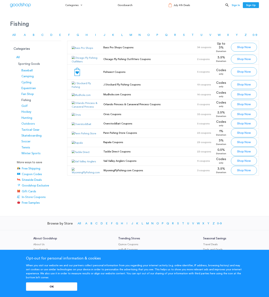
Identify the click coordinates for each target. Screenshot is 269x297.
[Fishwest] (77, 76)
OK (52, 286)
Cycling (26, 82)
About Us (39, 244)
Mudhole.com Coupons (117, 94)
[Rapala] (77, 142)
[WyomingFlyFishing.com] (86, 172)
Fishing (26, 100)
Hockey (26, 111)
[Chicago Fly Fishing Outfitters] (86, 61)
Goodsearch (125, 5)
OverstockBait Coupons (117, 123)
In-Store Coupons (34, 197)
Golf (24, 106)
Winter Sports (30, 153)
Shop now (244, 47)
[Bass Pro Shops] (82, 48)
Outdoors (28, 123)
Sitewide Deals (32, 180)
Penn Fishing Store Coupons (120, 133)
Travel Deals (210, 244)
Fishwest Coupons (114, 72)
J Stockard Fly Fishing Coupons (122, 84)
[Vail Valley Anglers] (84, 161)
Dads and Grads (213, 249)
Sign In (236, 5)
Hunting (26, 117)
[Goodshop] (20, 5)
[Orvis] (76, 114)
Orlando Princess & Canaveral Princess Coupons (132, 104)
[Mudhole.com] (81, 95)
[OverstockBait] (81, 124)
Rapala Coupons (113, 142)
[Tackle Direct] (80, 152)
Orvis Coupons (112, 114)
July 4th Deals (181, 5)
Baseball (27, 70)
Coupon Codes (32, 174)
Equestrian (28, 88)
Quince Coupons (128, 244)
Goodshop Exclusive (35, 185)
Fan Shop (27, 94)
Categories (72, 5)
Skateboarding (31, 135)
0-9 (255, 34)
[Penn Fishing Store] (84, 133)
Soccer (26, 141)
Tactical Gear (30, 129)
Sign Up (251, 5)
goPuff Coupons (128, 249)
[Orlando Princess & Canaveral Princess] (86, 106)
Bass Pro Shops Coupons (118, 47)
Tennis (25, 147)
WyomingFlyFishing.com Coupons (123, 170)
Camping (27, 76)
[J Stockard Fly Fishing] (86, 87)
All (14, 34)
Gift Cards (29, 191)
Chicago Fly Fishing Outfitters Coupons (127, 59)
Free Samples (31, 202)
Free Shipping (31, 168)
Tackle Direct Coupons (117, 151)
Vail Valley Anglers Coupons (120, 160)
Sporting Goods (29, 64)
